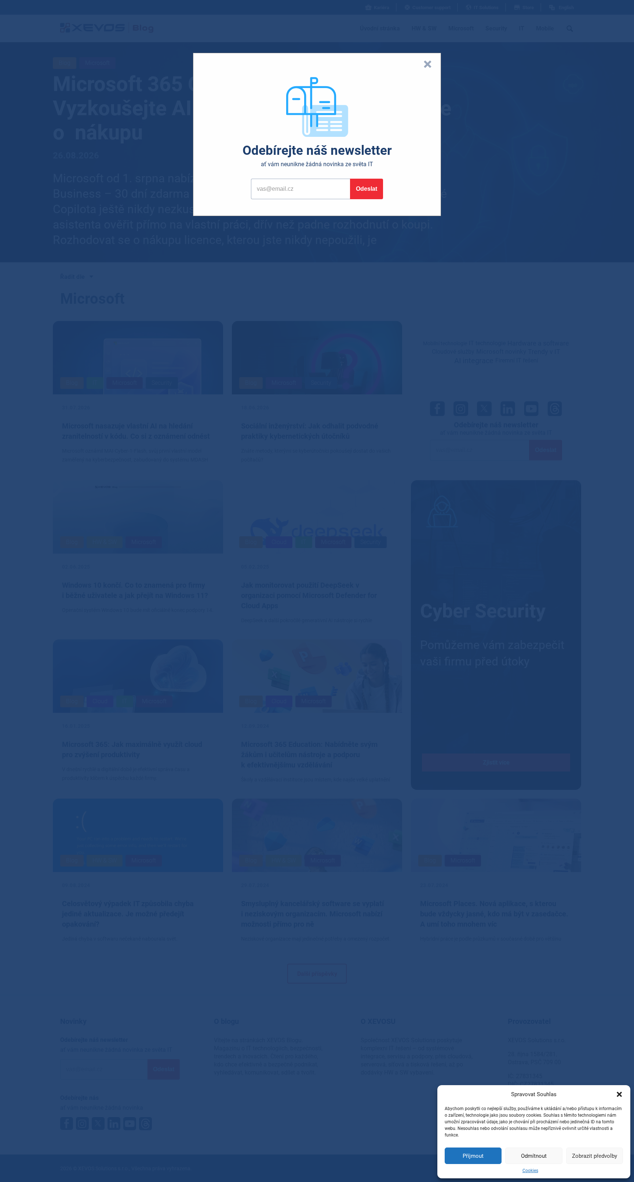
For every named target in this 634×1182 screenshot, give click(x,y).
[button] (619, 1094)
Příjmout (473, 1156)
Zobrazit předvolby (594, 1156)
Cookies (530, 1170)
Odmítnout (534, 1156)
